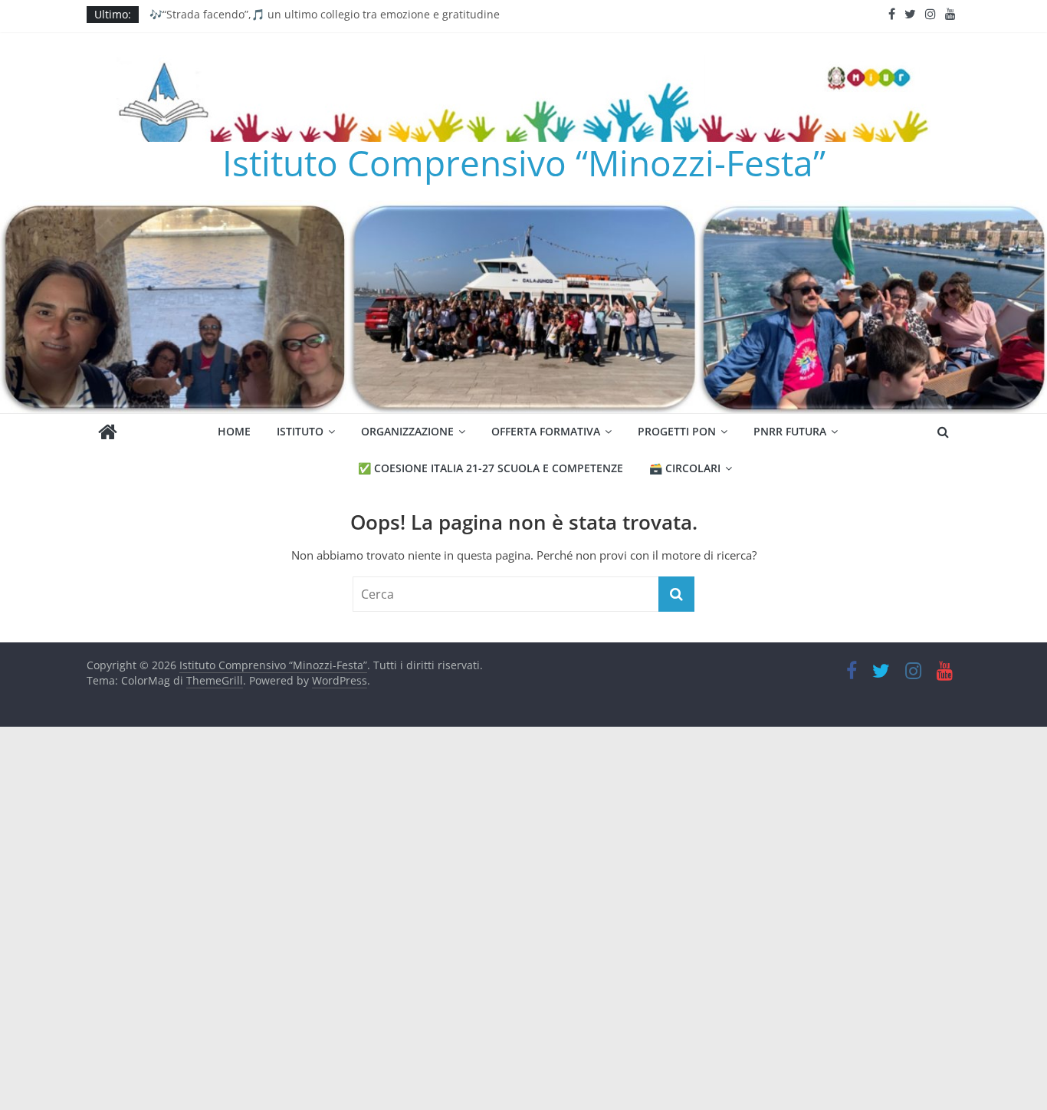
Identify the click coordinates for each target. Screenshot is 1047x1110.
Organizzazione (407, 431)
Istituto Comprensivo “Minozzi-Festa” (523, 162)
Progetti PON (677, 431)
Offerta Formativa (545, 431)
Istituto (300, 431)
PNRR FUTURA (789, 431)
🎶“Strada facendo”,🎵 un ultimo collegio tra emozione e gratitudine (324, 18)
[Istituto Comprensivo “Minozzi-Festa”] (523, 209)
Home (234, 431)
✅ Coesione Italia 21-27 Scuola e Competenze (490, 468)
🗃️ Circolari (684, 468)
